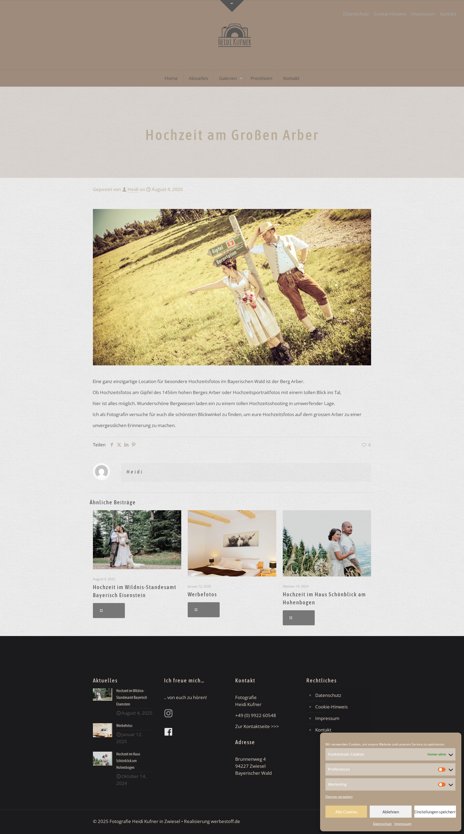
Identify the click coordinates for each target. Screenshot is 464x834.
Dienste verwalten (339, 796)
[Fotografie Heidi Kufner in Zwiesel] (232, 35)
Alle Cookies (346, 811)
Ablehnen (390, 811)
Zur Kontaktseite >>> (257, 726)
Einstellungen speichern (435, 811)
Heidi (133, 189)
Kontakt (448, 14)
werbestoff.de (225, 821)
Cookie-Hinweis (390, 14)
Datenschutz (382, 823)
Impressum (402, 823)
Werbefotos (202, 594)
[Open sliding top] (232, 6)
